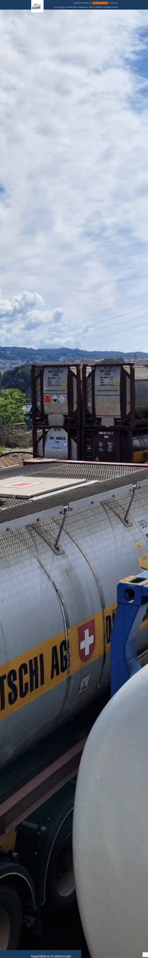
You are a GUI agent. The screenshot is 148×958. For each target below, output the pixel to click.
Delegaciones (83, 7)
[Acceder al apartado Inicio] (37, 6)
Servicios (62, 7)
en (114, 3)
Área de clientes (101, 3)
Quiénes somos (71, 7)
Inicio (56, 7)
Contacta (114, 7)
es (111, 3)
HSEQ (91, 7)
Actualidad (107, 7)
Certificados (98, 7)
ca (117, 3)
